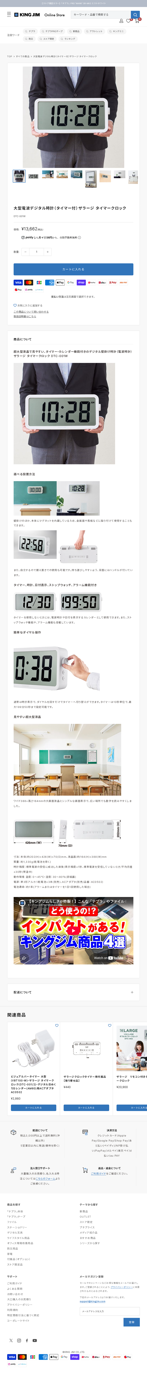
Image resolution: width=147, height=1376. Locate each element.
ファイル (12, 1222)
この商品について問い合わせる (31, 311)
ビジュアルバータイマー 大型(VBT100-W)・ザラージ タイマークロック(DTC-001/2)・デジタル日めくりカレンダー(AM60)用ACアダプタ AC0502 (33, 1084)
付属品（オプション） (19, 1259)
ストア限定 (48, 38)
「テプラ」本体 (15, 1211)
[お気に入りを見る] (128, 21)
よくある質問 (14, 1288)
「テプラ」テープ (16, 1216)
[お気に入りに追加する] (56, 1025)
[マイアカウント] (121, 21)
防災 (31, 38)
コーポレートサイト (18, 1320)
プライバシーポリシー (20, 1304)
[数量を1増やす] (47, 252)
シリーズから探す (90, 1243)
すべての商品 (23, 56)
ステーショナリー (17, 1227)
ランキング (69, 38)
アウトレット (96, 31)
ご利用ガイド (98, 1173)
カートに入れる (73, 269)
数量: (16, 251)
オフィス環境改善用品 (20, 1243)
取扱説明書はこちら (25, 316)
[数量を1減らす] (25, 252)
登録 (131, 1322)
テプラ (32, 31)
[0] (137, 21)
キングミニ (118, 31)
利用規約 (12, 1309)
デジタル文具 (15, 1232)
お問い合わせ (15, 1294)
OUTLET (85, 1216)
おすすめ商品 (88, 1237)
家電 (10, 1253)
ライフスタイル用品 (18, 1237)
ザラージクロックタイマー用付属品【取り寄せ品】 (85, 1078)
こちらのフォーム (45, 1178)
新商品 (76, 31)
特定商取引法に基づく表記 (23, 1315)
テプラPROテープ (54, 31)
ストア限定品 (15, 1264)
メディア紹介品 (89, 1232)
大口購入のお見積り (19, 1299)
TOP (9, 56)
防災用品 (12, 1248)
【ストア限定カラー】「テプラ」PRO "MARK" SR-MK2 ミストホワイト (73, 3)
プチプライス (87, 1227)
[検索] (135, 15)
